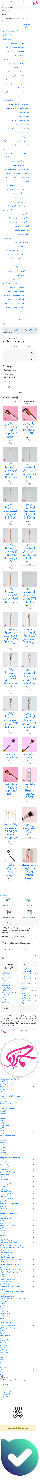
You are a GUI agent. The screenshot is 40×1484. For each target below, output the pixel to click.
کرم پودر (21, 63)
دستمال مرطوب (19, 295)
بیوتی (27, 319)
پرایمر (8, 67)
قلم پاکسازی (20, 299)
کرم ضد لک (11, 128)
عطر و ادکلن (7, 210)
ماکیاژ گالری (32, 330)
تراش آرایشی (20, 271)
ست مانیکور (8, 303)
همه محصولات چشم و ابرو (9, 1089)
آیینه (11, 258)
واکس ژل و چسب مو (21, 173)
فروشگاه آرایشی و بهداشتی (12, 31)
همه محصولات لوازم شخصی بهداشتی (13, 1328)
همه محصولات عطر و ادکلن (9, 1264)
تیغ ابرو (22, 311)
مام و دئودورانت (23, 234)
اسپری (26, 226)
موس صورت (12, 71)
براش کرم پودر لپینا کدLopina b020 (29, 428)
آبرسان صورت (14, 104)
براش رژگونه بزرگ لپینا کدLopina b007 (10, 429)
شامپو (8, 173)
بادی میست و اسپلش (21, 230)
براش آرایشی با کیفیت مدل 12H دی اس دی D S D (11, 635)
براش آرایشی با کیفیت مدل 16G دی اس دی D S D (29, 675)
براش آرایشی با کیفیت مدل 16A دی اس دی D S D (29, 719)
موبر (9, 291)
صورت (5, 59)
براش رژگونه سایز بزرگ (29, 827)
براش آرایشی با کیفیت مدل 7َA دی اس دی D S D (29, 510)
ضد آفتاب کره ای (19, 193)
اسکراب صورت (23, 128)
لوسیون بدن (24, 124)
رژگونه (22, 71)
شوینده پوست (24, 120)
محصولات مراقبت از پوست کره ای (15, 189)
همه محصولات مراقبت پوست (10, 1157)
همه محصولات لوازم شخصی (10, 1286)
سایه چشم (21, 51)
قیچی (15, 307)
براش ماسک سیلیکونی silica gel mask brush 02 (10, 830)
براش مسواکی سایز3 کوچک (11, 870)
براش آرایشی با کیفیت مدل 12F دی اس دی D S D (29, 635)
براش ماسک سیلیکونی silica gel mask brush (29, 871)
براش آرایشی (20, 254)
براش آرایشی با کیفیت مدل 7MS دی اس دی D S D (11, 553)
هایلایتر (22, 75)
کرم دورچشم (11, 108)
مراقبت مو (7, 149)
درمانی (16, 177)
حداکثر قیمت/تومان (10, 377)
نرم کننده (25, 177)
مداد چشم (10, 51)
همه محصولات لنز (6, 1367)
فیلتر (20, 392)
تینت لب (22, 96)
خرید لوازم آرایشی (28, 983)
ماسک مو (6, 157)
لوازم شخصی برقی (22, 242)
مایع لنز (19, 319)
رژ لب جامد (9, 84)
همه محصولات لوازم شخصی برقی (12, 1291)
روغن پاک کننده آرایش (21, 116)
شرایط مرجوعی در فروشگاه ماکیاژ (7, 987)
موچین (8, 307)
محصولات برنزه (23, 132)
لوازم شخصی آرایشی (10, 250)
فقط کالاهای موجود (10, 387)
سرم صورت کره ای (18, 202)
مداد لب (11, 88)
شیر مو (26, 181)
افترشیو (22, 287)
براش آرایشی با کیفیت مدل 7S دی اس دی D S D (10, 510)
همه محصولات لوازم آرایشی (9, 1084)
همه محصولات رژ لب (7, 1135)
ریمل (23, 43)
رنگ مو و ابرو (24, 169)
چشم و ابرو (7, 39)
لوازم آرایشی (7, 35)
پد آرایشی (9, 254)
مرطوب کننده (24, 108)
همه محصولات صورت (7, 1108)
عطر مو (18, 226)
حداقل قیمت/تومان (9, 370)
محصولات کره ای (9, 185)
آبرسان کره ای (19, 197)
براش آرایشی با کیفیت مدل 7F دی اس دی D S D (10, 470)
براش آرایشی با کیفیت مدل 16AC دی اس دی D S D (11, 677)
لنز (4, 315)
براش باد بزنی (29, 755)
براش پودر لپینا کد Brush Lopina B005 (29, 790)
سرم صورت (24, 112)
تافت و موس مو (10, 169)
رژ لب (5, 80)
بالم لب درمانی (11, 92)
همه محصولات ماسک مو (8, 1213)
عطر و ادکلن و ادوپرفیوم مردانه (18, 222)
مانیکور (9, 299)
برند (4, 323)
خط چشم (14, 43)
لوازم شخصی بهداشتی (10, 283)
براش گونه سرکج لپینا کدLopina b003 (11, 789)
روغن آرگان (10, 153)
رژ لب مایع (21, 88)
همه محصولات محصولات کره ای (11, 1242)
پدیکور (22, 307)
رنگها (31, 353)
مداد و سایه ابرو (19, 55)
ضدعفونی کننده (19, 291)
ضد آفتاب (25, 104)
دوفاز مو (8, 177)
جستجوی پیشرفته (10, 397)
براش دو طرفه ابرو (11, 755)
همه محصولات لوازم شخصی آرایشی (12, 1298)
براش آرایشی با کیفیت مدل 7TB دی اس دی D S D (29, 595)
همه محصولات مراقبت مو (9, 1203)
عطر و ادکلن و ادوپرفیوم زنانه (18, 218)
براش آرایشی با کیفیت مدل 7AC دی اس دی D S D (10, 595)
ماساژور (22, 246)
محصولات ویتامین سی (21, 141)
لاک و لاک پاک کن (19, 279)
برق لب (22, 92)
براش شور (21, 275)
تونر (16, 124)
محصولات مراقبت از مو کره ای (18, 206)
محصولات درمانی (23, 136)
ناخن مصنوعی (20, 267)
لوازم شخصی (7, 238)
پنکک (23, 67)
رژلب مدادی (20, 84)
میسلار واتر (12, 120)
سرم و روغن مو (23, 153)
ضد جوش (6, 141)
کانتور (15, 75)
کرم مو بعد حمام (19, 165)
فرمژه (10, 271)
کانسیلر (15, 67)
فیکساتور (12, 63)
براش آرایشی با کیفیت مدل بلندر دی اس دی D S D (29, 551)
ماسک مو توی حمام (18, 161)
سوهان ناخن (20, 303)
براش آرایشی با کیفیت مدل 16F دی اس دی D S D (11, 719)
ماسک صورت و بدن (22, 145)
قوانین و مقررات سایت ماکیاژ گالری (7, 994)
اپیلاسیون (13, 287)
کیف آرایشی (20, 258)
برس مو (7, 295)
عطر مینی (25, 214)
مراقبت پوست (8, 100)
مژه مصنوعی (20, 262)
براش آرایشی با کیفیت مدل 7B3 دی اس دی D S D (29, 470)
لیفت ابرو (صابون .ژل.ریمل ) (15, 47)
